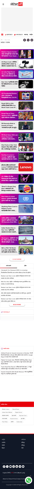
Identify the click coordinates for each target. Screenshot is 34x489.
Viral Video (5, 422)
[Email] (23, 466)
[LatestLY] (16, 4)
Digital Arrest (18, 412)
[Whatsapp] (31, 40)
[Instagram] (13, 466)
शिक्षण (3, 448)
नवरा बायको (4, 419)
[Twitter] (28, 40)
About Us (5, 479)
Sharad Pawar (16, 409)
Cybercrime (19, 422)
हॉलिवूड (23, 445)
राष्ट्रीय (31, 35)
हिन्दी (9, 473)
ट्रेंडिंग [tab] (25, 266)
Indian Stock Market (7, 412)
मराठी (12, 473)
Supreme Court (23, 416)
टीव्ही (22, 448)
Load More (17, 259)
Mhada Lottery (5, 409)
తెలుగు (19, 473)
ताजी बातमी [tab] (8, 266)
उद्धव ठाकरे (14, 416)
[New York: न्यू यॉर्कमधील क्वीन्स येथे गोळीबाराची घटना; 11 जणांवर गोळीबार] (25, 84)
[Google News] (20, 466)
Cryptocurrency (14, 419)
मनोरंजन (23, 440)
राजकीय (3, 443)
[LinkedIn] (16, 466)
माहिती (3, 445)
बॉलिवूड (23, 443)
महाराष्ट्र (26, 35)
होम (1, 40)
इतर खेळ (23, 419)
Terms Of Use (12, 479)
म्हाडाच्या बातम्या (5, 416)
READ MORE (17, 305)
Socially (19, 35)
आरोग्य (12, 422)
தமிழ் (23, 473)
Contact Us (20, 479)
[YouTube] (10, 466)
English (5, 473)
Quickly (9, 35)
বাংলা (15, 473)
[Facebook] (4, 466)
